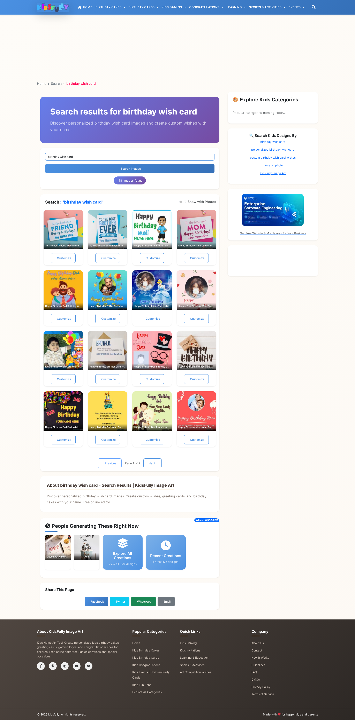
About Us (257, 643)
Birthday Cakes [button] (109, 7)
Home (41, 83)
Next (152, 463)
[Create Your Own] (63, 552)
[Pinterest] (53, 666)
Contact (256, 650)
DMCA (255, 679)
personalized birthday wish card (272, 149)
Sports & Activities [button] (265, 7)
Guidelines (258, 665)
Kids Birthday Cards (145, 657)
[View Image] (52, 552)
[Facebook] (41, 666)
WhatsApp (144, 601)
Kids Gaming (188, 643)
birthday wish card (272, 141)
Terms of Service (262, 694)
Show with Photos (202, 202)
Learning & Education (194, 657)
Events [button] (295, 7)
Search (56, 83)
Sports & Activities (192, 665)
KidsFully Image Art (273, 173)
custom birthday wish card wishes (273, 157)
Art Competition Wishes (195, 672)
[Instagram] (65, 666)
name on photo (273, 165)
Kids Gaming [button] (172, 7)
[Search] (313, 7)
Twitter (120, 601)
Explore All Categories (147, 692)
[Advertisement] (177, 32)
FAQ (254, 672)
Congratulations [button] (204, 7)
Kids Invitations (190, 650)
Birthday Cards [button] (142, 7)
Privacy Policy (260, 687)
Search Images (131, 168)
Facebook (97, 601)
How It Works (260, 657)
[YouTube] (77, 666)
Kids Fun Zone (141, 685)
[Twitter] (88, 666)
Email (167, 601)
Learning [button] (234, 7)
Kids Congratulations (146, 665)
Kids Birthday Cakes (145, 650)
